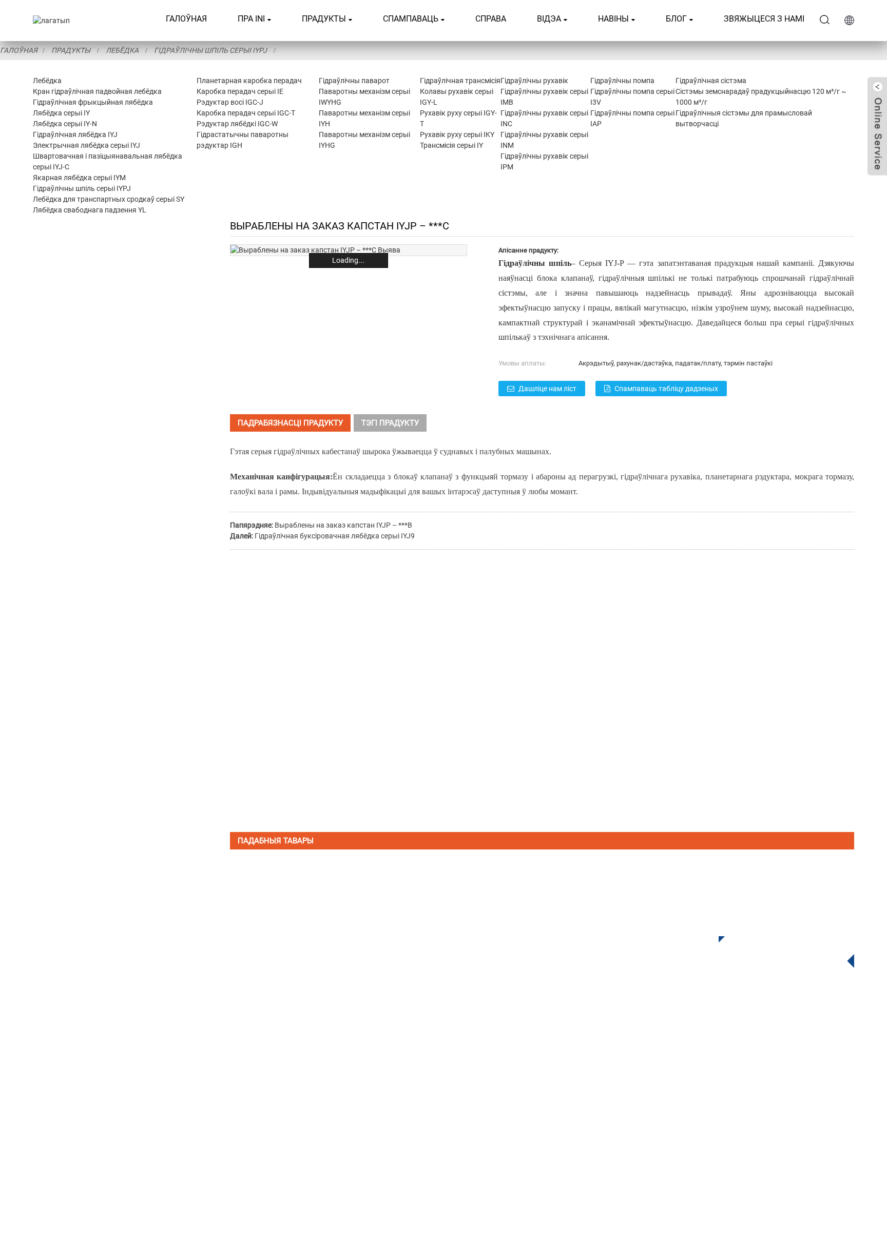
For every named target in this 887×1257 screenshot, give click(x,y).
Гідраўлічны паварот (354, 80)
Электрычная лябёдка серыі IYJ (86, 145)
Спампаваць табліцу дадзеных (666, 388)
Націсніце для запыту (779, 949)
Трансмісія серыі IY (451, 145)
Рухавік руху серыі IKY (457, 134)
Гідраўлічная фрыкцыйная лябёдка (93, 102)
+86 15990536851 (653, 1150)
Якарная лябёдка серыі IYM (79, 177)
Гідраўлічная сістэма (711, 80)
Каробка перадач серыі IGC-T (246, 113)
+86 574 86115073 (645, 1129)
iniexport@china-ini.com (706, 1087)
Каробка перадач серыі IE (240, 91)
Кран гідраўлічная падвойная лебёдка (97, 91)
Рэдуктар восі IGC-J (230, 102)
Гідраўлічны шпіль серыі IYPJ (210, 50)
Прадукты (324, 19)
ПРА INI (251, 19)
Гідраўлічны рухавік (534, 80)
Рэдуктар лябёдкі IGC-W (237, 124)
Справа (490, 19)
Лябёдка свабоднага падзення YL (89, 210)
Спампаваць (410, 19)
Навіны (613, 19)
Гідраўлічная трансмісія (460, 80)
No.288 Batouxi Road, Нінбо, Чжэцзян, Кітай (701, 1108)
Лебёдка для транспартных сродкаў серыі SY (108, 199)
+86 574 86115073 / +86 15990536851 (689, 1066)
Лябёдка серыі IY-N (65, 124)
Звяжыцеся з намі (764, 19)
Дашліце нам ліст (547, 388)
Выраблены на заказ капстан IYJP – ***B (343, 525)
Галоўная (186, 19)
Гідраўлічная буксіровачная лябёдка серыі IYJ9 (335, 536)
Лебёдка (122, 50)
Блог (676, 19)
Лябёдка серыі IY (61, 113)
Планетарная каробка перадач (249, 80)
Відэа (549, 19)
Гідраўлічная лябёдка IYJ (75, 134)
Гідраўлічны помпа (622, 80)
